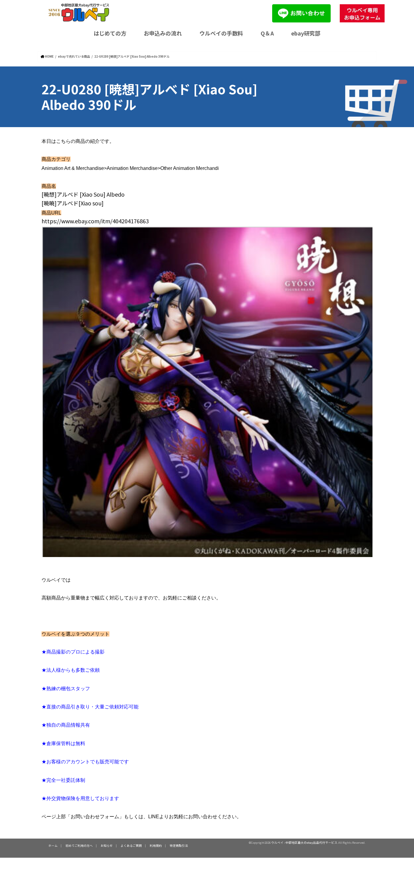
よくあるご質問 (131, 845)
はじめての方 (110, 33)
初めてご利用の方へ (79, 845)
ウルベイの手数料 (221, 33)
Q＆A (267, 33)
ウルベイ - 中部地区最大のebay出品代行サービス (304, 842)
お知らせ (107, 845)
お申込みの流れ (163, 33)
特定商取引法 (179, 845)
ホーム (53, 845)
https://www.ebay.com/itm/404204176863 (95, 221)
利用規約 (156, 845)
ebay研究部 (305, 33)
